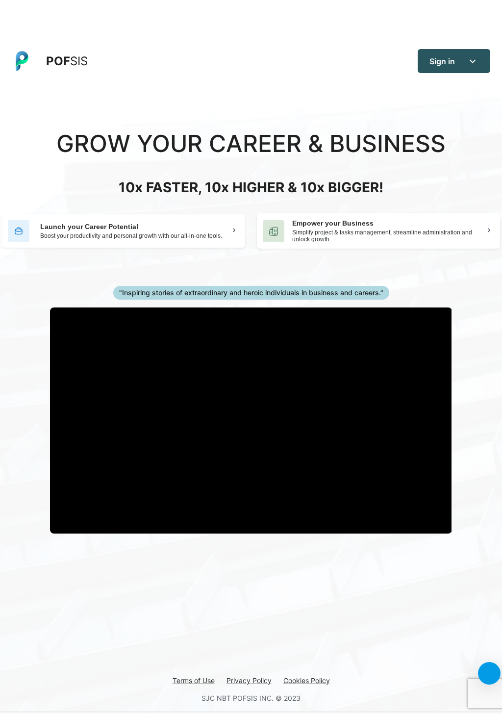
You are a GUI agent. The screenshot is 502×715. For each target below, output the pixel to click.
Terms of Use (194, 680)
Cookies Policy (306, 680)
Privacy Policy (249, 680)
